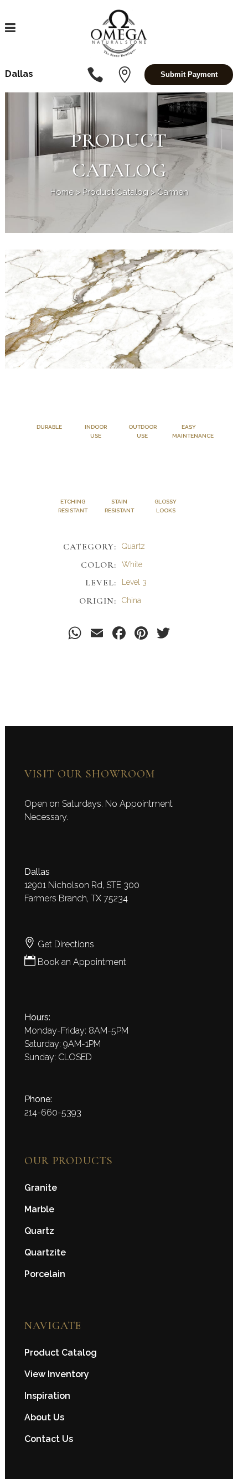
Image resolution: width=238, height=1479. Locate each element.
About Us (44, 1417)
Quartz (39, 1231)
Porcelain (44, 1274)
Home (62, 192)
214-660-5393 (52, 1112)
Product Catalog (115, 192)
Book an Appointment (80, 962)
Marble (39, 1209)
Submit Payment (189, 74)
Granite (40, 1187)
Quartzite (45, 1252)
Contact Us (48, 1439)
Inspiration (47, 1395)
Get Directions (64, 944)
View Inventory (56, 1374)
